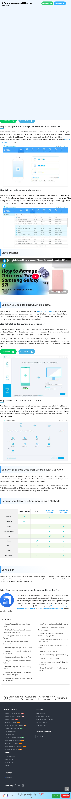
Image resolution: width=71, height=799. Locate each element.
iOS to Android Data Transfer (50, 658)
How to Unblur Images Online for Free (18, 657)
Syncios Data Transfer (49, 512)
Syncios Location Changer (12, 713)
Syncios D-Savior (10, 719)
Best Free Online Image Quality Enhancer (54, 624)
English (9, 777)
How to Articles (41, 713)
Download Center (10, 757)
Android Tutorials (41, 722)
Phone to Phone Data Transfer (14, 725)
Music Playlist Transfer (12, 743)
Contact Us (8, 766)
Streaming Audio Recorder (13, 740)
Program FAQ (9, 763)
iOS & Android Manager (12, 728)
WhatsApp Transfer (11, 722)
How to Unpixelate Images (49, 651)
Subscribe (40, 736)
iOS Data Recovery (10, 731)
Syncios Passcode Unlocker (13, 716)
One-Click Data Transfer (45, 311)
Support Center (9, 760)
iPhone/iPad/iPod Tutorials (44, 719)
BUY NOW (65, 796)
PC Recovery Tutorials (43, 716)
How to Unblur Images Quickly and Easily (54, 655)
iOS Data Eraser (9, 734)
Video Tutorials (41, 725)
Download (56, 796)
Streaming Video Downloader (14, 746)
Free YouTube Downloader (13, 737)
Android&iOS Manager (63, 512)
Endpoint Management (12, 749)
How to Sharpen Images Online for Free (18, 648)
